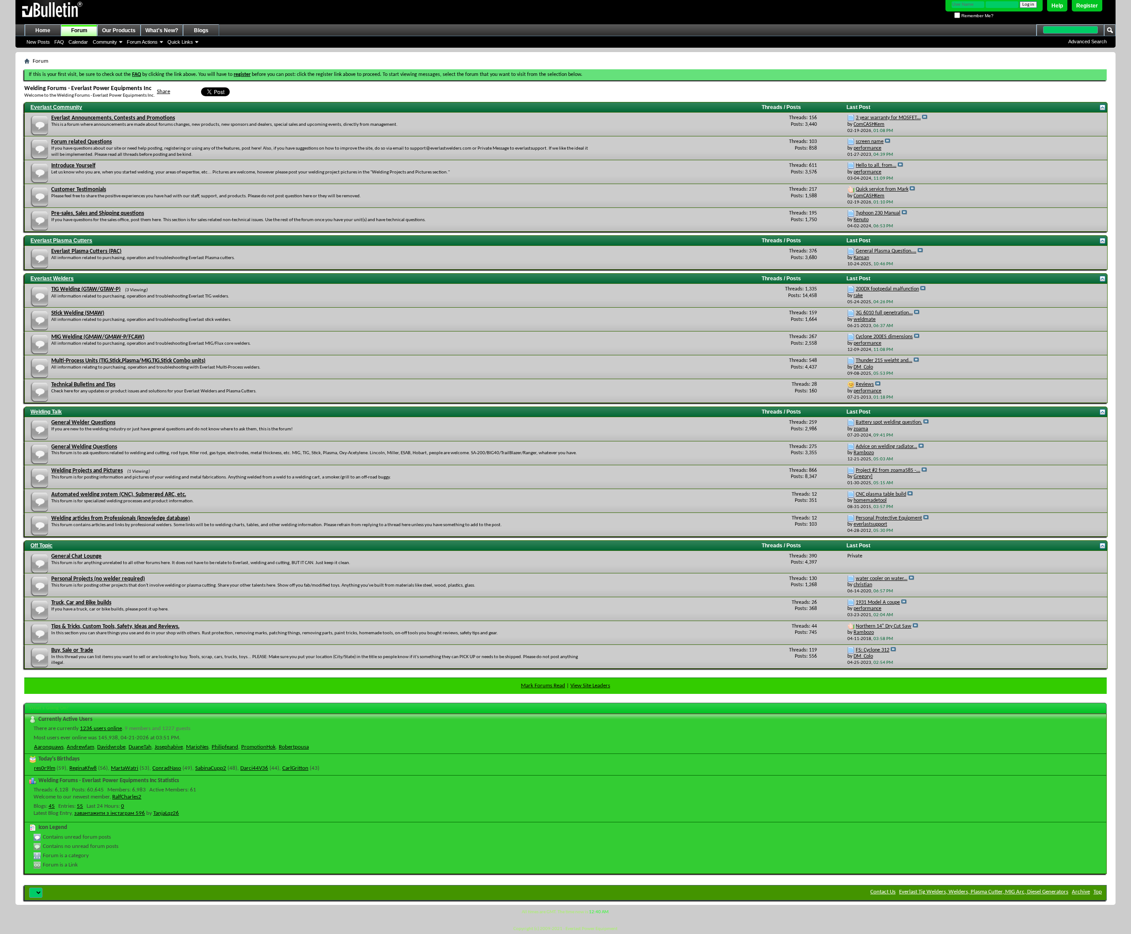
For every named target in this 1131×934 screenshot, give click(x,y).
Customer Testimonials (78, 189)
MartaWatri (124, 768)
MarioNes (197, 747)
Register (1087, 6)
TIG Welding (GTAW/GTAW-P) (86, 289)
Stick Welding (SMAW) (77, 313)
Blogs (201, 30)
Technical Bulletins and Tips (83, 385)
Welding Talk (46, 412)
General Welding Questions (84, 447)
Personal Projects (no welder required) (98, 579)
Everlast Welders (52, 278)
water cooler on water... (881, 578)
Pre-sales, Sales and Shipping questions (97, 213)
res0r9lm (44, 768)
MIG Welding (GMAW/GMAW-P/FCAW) (97, 337)
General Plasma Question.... (886, 251)
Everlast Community (56, 107)
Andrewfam (80, 747)
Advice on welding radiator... (886, 446)
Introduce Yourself (73, 166)
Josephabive (169, 747)
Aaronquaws (49, 747)
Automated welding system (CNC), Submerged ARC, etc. (118, 494)
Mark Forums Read (543, 686)
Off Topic (41, 545)
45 (52, 806)
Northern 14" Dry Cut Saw (883, 626)
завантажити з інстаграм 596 (109, 813)
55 (80, 806)
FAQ (59, 42)
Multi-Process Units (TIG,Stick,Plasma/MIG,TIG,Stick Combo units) (128, 361)
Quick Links (180, 42)
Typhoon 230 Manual (878, 213)
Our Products (119, 30)
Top (1097, 892)
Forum (79, 30)
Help (1057, 6)
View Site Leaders (590, 686)
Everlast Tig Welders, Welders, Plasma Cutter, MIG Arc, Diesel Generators (983, 892)
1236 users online (101, 728)
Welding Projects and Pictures (87, 471)
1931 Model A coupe (878, 602)
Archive (1081, 892)
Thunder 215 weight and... (884, 360)
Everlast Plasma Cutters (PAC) (86, 251)
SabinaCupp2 (210, 768)
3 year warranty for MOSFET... (888, 118)
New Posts (38, 42)
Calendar (78, 42)
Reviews (865, 384)
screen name (870, 141)
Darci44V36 (254, 768)
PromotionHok (258, 747)
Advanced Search (1087, 41)
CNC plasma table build (881, 494)
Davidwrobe (111, 747)
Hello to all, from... (876, 165)
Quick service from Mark (882, 189)
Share (163, 91)
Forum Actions (142, 42)
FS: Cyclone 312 (872, 650)
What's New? (161, 30)
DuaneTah (140, 747)
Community (105, 42)
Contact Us (883, 892)
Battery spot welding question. (889, 422)
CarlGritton (295, 768)
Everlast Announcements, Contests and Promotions (113, 118)
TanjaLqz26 (166, 813)
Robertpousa (294, 747)
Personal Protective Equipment (889, 518)
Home (42, 30)
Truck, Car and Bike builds (81, 603)
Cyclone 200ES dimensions (884, 336)
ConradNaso (166, 768)
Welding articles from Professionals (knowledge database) (120, 518)
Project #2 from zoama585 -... (888, 470)
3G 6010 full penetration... (884, 313)
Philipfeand (225, 747)
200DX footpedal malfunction (887, 289)
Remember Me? (977, 15)
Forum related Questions (81, 142)
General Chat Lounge (76, 556)
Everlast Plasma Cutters (61, 240)
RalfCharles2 (126, 797)
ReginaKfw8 (83, 768)
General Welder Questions (83, 423)
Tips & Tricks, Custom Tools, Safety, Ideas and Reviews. (115, 626)
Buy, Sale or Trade (72, 650)
